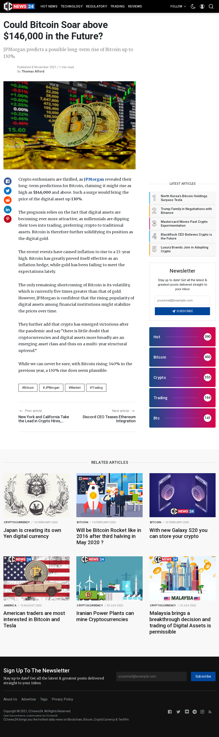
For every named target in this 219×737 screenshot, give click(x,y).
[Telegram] (194, 711)
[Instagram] (202, 711)
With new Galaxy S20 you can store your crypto (178, 533)
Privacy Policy (62, 699)
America (10, 605)
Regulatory (96, 6)
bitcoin (29, 387)
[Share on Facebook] (8, 181)
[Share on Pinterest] (8, 219)
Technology (72, 6)
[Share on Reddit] (8, 200)
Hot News (49, 6)
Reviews (135, 6)
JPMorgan (94, 179)
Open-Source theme (14, 715)
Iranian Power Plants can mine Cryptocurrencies (105, 616)
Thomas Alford (33, 71)
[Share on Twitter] (8, 191)
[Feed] (210, 711)
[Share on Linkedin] (8, 209)
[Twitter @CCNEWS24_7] (178, 711)
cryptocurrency (17, 522)
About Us (10, 699)
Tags (43, 699)
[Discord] (187, 711)
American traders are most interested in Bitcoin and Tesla (34, 619)
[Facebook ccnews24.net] (170, 711)
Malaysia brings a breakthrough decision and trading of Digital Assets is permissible (180, 622)
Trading (117, 6)
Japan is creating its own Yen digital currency (32, 533)
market (76, 387)
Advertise (28, 699)
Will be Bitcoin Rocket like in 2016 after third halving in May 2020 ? (108, 536)
